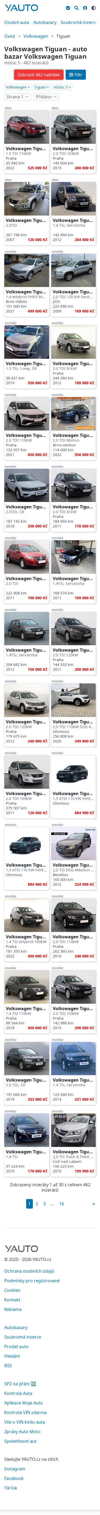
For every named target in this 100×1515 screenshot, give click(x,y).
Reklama (13, 1309)
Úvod (9, 36)
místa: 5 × (62, 87)
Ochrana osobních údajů (29, 1271)
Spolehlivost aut (20, 1441)
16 (61, 1204)
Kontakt (12, 1300)
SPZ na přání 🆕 (20, 1384)
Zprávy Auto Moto (22, 1431)
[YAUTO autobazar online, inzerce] (21, 7)
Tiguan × (41, 87)
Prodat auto (16, 1346)
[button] (38, 75)
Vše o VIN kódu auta (24, 1422)
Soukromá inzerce (79, 22)
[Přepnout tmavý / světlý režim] (93, 7)
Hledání (12, 1356)
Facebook (14, 1478)
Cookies (12, 1290)
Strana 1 (15, 97)
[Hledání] (76, 7)
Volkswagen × (18, 87)
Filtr (78, 75)
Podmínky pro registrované (32, 1281)
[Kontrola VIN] (68, 7)
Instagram (14, 1469)
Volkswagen (35, 36)
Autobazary (45, 22)
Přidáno (44, 97)
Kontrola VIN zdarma (25, 1412)
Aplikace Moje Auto (23, 1403)
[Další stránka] (93, 1204)
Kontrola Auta (18, 1393)
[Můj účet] (85, 7)
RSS (8, 1366)
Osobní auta (16, 22)
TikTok (10, 1488)
